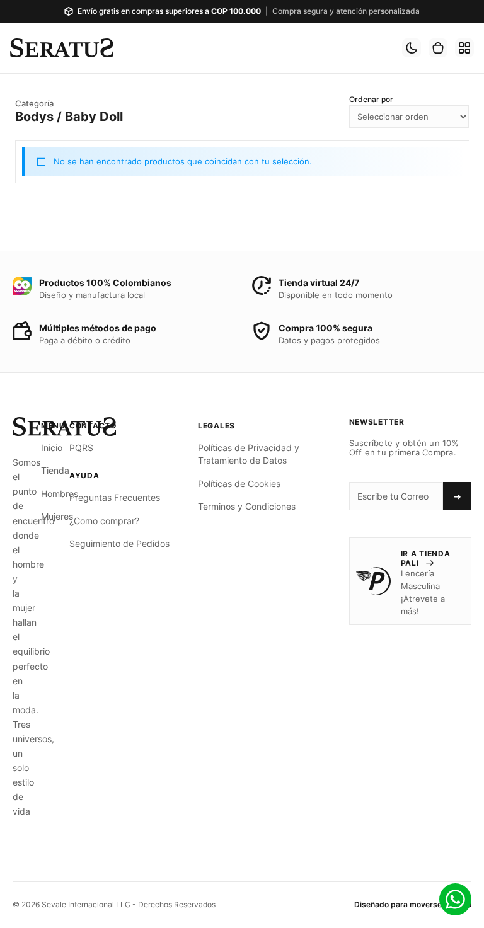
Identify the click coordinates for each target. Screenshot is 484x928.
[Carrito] (438, 47)
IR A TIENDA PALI (426, 558)
